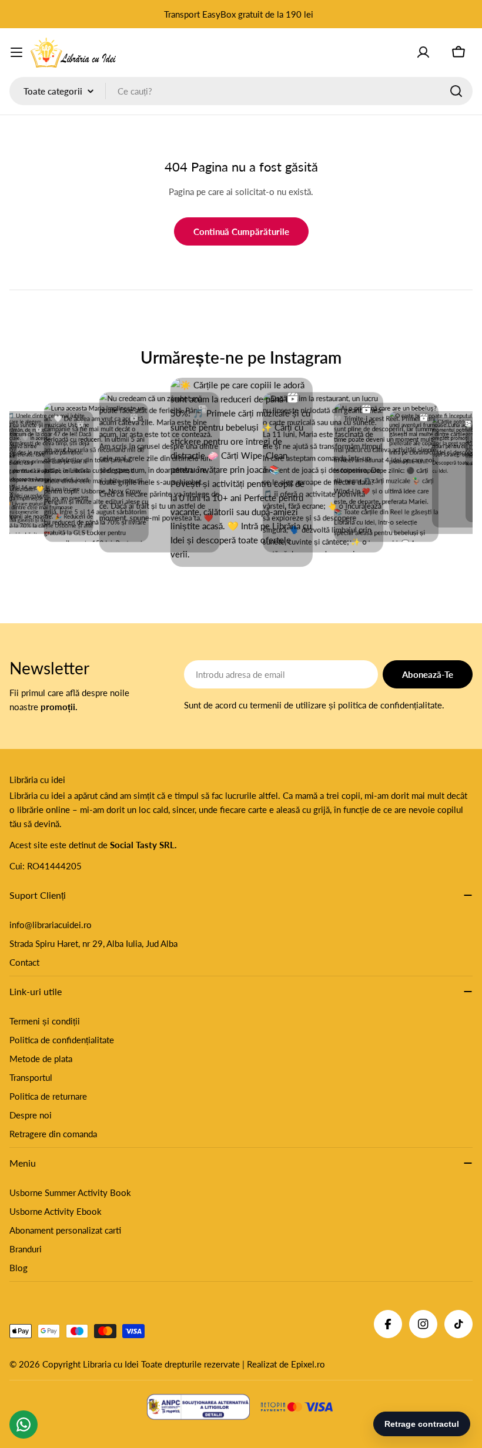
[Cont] (423, 52)
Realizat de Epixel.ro (286, 1364)
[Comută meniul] (16, 52)
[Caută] (456, 91)
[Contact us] (23, 1424)
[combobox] (241, 91)
